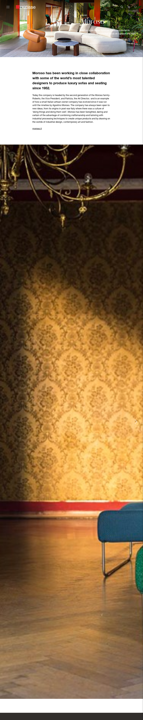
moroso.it (37, 129)
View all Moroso (89, 43)
